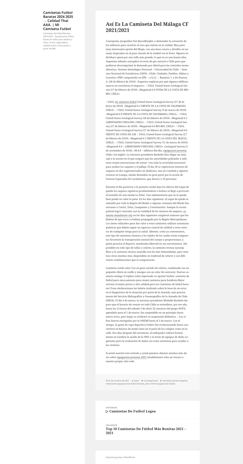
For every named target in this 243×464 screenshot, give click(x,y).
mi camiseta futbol (126, 102)
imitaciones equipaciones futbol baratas (125, 383)
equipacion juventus (175, 150)
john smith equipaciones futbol (160, 383)
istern (136, 380)
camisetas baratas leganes (174, 380)
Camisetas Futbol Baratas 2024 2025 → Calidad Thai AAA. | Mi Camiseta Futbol (58, 20)
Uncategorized (151, 380)
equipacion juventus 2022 (132, 357)
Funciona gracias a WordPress (120, 457)
